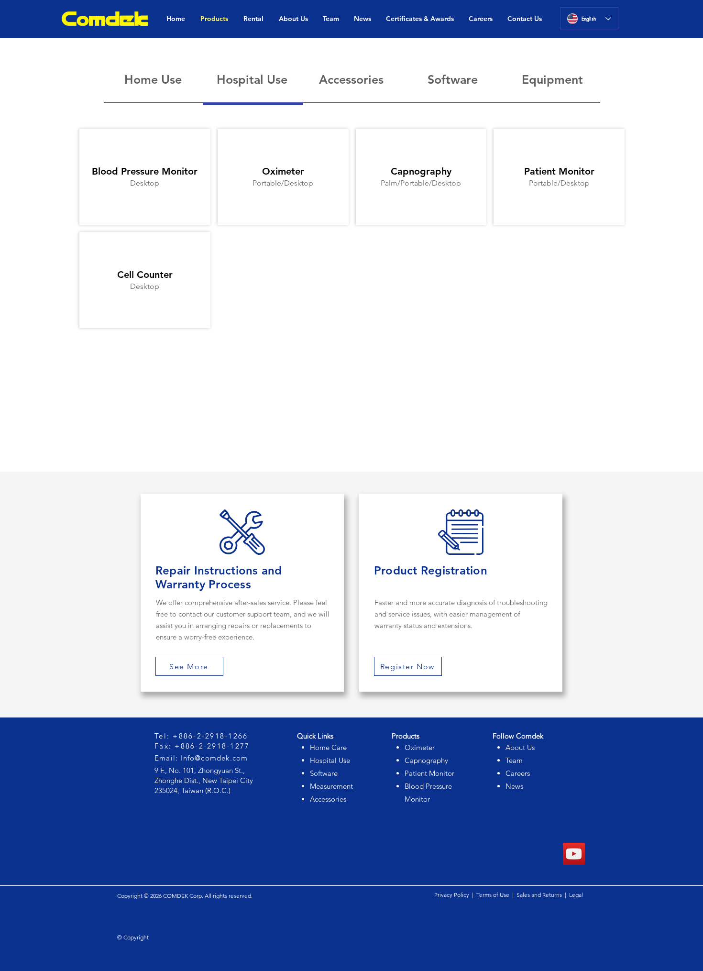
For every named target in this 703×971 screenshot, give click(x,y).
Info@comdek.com (214, 757)
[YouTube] (574, 854)
